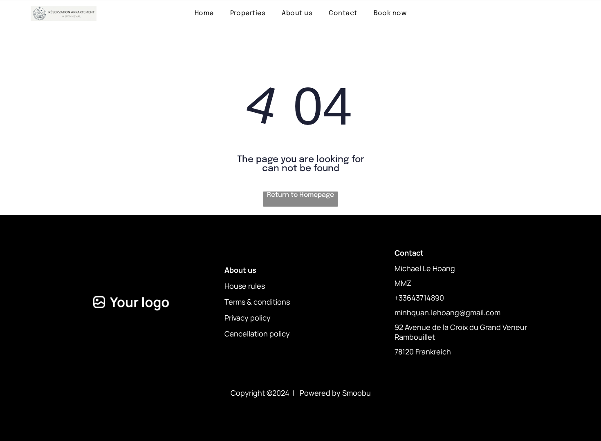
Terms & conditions (257, 302)
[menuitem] (204, 13)
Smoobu (356, 393)
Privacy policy (247, 318)
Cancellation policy (257, 334)
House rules (244, 286)
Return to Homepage (300, 195)
